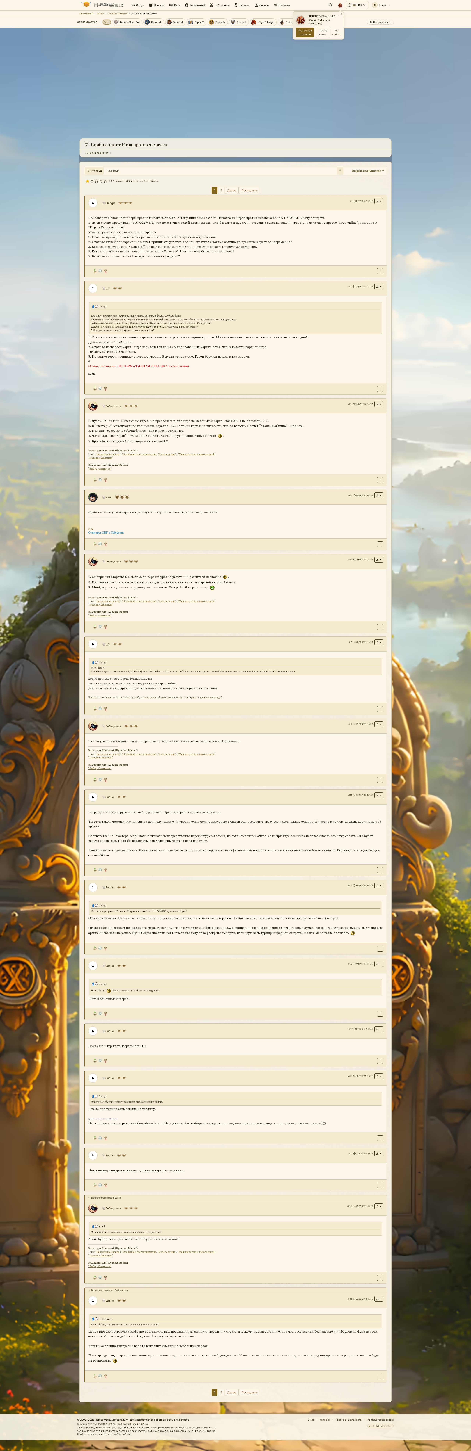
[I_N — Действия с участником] (378, 286)
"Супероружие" (167, 454)
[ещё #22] (380, 1278)
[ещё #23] (380, 1376)
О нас (311, 1419)
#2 (349, 286)
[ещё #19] (380, 1138)
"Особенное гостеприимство (139, 454)
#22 (349, 1206)
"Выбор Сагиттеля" (99, 469)
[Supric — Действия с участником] (378, 795)
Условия (325, 1419)
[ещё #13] (380, 949)
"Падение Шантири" (100, 458)
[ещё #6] (380, 627)
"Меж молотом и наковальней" (196, 454)
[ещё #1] (380, 271)
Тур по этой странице (305, 32)
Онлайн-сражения (118, 13)
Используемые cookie (380, 1419)
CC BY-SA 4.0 (140, 1423)
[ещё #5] (380, 544)
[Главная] (101, 5)
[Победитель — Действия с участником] (378, 404)
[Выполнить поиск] (340, 171)
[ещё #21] (380, 1185)
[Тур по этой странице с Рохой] (340, 5)
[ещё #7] (380, 709)
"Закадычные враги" (107, 454)
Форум (100, 13)
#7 (350, 642)
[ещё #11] (380, 870)
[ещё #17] (380, 1061)
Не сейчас (336, 32)
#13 (350, 885)
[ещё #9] (380, 780)
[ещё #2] (380, 389)
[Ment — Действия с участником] (378, 495)
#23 (350, 1298)
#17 (350, 1029)
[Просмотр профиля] (94, 203)
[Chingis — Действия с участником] (378, 201)
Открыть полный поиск (366, 171)
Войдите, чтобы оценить (143, 181)
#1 (351, 201)
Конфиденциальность (348, 1419)
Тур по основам (323, 32)
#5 (350, 495)
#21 (350, 1153)
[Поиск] (331, 5)
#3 (349, 404)
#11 (350, 795)
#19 (350, 1076)
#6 (349, 559)
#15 (350, 963)
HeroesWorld (86, 13)
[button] (381, 5)
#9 (350, 724)
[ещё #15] (380, 1014)
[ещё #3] (380, 480)
